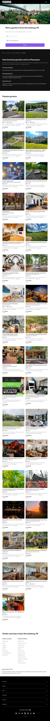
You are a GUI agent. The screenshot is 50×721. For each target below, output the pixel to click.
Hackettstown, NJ (21, 657)
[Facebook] (16, 713)
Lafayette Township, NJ (23, 659)
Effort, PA (20, 649)
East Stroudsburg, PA (16, 53)
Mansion (4, 649)
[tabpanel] (13, 109)
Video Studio (5, 641)
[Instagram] (19, 713)
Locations (8, 53)
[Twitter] (22, 713)
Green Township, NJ (22, 662)
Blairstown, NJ (21, 641)
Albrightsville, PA (21, 655)
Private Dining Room (6, 653)
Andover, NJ (20, 661)
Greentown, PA (21, 651)
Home (3, 53)
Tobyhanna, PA (21, 647)
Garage (3, 645)
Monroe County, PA (22, 643)
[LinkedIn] (25, 713)
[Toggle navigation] (46, 2)
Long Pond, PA (21, 645)
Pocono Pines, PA (21, 653)
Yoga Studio (5, 655)
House (3, 643)
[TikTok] (31, 713)
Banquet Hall (5, 651)
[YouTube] (34, 713)
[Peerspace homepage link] (6, 2)
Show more (18, 125)
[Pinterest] (28, 713)
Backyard (4, 647)
